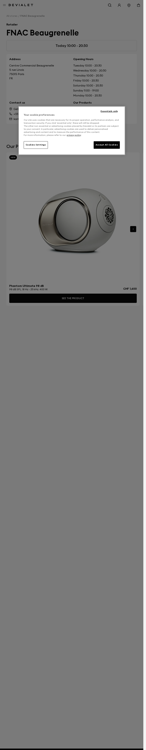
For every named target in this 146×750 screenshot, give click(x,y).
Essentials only (109, 111)
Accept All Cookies (107, 145)
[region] (71, 130)
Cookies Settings (36, 145)
